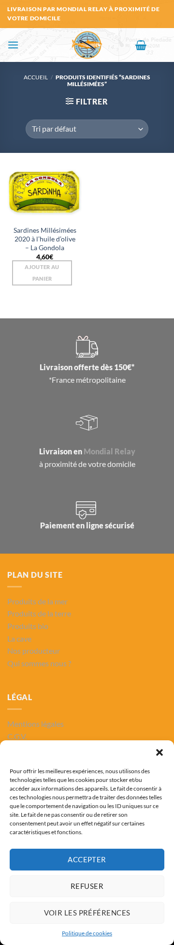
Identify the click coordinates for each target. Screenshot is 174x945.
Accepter (87, 859)
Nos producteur (33, 650)
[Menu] (13, 45)
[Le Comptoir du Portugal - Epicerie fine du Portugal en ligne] (87, 45)
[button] (159, 752)
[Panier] (140, 45)
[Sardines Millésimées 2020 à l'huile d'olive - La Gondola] (44, 194)
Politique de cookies (87, 933)
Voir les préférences (87, 912)
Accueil (36, 77)
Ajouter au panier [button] (42, 273)
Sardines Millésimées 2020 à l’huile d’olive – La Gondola (45, 238)
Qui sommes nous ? (39, 663)
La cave (19, 638)
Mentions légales (35, 723)
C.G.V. (17, 736)
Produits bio (27, 625)
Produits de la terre (39, 613)
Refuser (87, 886)
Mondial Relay (109, 451)
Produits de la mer (37, 601)
